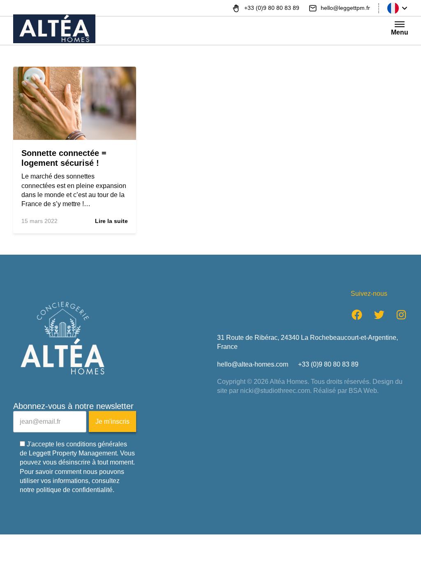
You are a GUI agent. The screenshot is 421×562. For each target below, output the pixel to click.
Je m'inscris (112, 421)
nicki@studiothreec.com (275, 390)
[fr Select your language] (397, 8)
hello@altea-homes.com (252, 364)
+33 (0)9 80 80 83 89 (328, 364)
